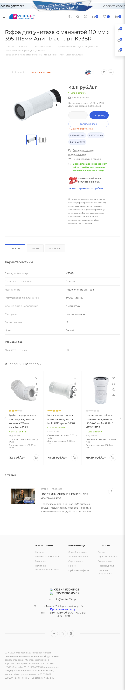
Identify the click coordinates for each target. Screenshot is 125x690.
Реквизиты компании (47, 556)
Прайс (72, 565)
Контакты (40, 552)
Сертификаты (75, 561)
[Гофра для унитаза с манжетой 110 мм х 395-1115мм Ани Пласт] (37, 105)
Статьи (101, 552)
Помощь (104, 545)
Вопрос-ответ (105, 561)
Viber (62, 633)
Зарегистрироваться (79, 188)
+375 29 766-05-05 (66, 593)
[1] (12, 72)
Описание (15, 248)
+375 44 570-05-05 (66, 589)
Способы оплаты (77, 552)
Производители (106, 565)
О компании (44, 545)
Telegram (54, 633)
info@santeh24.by (65, 599)
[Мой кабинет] (85, 16)
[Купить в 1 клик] (36, 389)
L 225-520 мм (96, 135)
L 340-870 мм (77, 141)
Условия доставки (78, 556)
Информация (77, 545)
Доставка (55, 248)
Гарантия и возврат (108, 556)
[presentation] (5, 418)
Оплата (35, 248)
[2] (15, 72)
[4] (20, 72)
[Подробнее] (111, 491)
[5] (23, 72)
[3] (18, 72)
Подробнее (97, 188)
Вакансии (40, 561)
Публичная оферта (78, 570)
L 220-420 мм (77, 135)
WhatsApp (70, 633)
